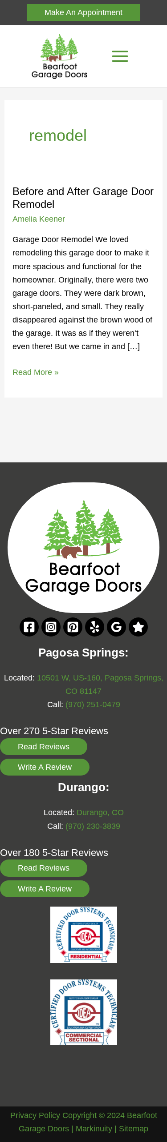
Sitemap (133, 1128)
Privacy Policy (35, 1115)
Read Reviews (43, 746)
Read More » (35, 373)
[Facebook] (29, 627)
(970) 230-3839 (92, 826)
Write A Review (45, 767)
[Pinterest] (72, 627)
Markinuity (94, 1128)
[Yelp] (94, 627)
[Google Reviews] (138, 627)
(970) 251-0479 (92, 704)
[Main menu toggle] (119, 56)
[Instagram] (51, 627)
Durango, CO (100, 812)
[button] (83, 12)
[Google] (116, 627)
